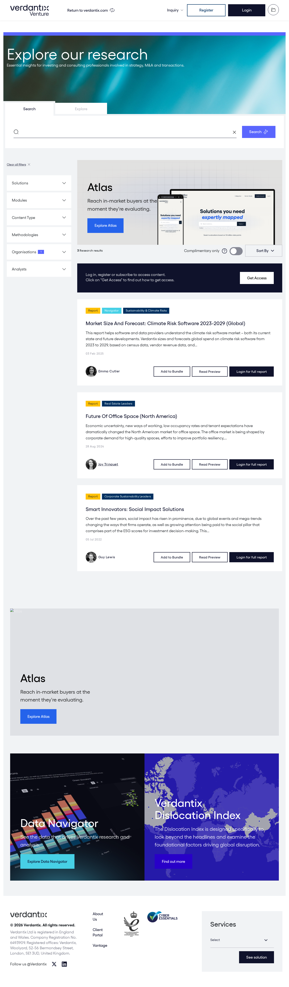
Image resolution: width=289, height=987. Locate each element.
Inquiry (173, 10)
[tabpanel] (144, 132)
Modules (19, 200)
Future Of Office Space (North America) (131, 416)
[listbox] (263, 251)
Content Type (23, 217)
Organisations (26, 252)
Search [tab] (29, 109)
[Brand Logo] (29, 10)
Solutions (20, 183)
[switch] (236, 251)
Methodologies (25, 234)
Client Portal (98, 932)
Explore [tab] (81, 109)
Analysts (19, 269)
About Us (98, 916)
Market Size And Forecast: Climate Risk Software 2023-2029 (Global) (165, 323)
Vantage (100, 945)
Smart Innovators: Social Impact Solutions (135, 509)
